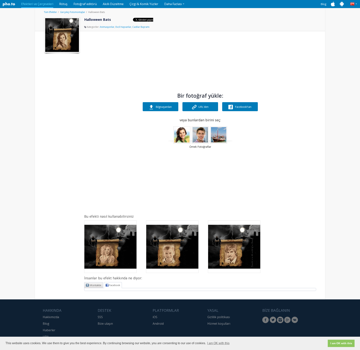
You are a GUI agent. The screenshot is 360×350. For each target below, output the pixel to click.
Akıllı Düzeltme (113, 4)
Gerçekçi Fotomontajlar (72, 12)
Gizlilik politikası (218, 317)
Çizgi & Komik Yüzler (144, 4)
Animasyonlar (107, 26)
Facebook (114, 285)
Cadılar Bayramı (140, 26)
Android (158, 324)
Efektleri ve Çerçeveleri (37, 4)
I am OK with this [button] (218, 343)
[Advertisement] (62, 111)
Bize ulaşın (105, 324)
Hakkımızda (51, 317)
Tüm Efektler (50, 12)
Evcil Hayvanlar (123, 26)
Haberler (49, 330)
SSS (100, 317)
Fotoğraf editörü (85, 4)
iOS (155, 317)
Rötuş (63, 4)
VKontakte (95, 285)
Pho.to (9, 4)
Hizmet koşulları (218, 324)
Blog (323, 4)
